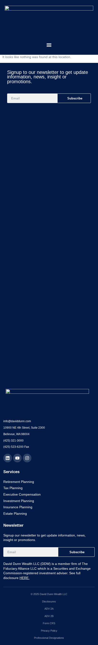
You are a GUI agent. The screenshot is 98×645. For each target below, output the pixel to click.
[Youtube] (17, 458)
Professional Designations (49, 637)
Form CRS (49, 623)
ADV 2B (49, 616)
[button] (49, 45)
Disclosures (49, 601)
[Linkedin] (7, 458)
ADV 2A (49, 608)
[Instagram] (27, 458)
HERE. (24, 578)
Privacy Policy (49, 630)
